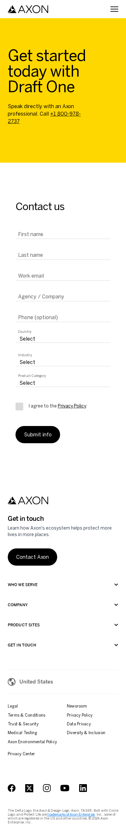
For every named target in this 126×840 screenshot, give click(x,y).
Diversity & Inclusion (86, 733)
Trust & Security (23, 724)
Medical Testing (22, 733)
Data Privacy (79, 724)
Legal (13, 706)
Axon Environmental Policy (32, 742)
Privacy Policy (72, 406)
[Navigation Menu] (114, 9)
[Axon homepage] (28, 9)
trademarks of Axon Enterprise (71, 815)
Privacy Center (21, 754)
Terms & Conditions (26, 715)
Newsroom (77, 706)
